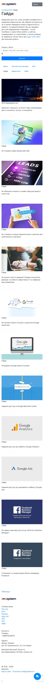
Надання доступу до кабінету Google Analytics (20, 447)
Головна (5, 10)
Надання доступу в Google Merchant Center (19, 406)
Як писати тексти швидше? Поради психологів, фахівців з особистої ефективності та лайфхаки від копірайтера (21, 279)
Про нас (5, 609)
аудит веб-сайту (33, 37)
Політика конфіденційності (23, 671)
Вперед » (7, 592)
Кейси (5, 66)
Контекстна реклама (20, 66)
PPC (3, 621)
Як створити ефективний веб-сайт (16, 151)
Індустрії (5, 616)
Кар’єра (5, 614)
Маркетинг (16, 71)
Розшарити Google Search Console (15, 366)
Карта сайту (6, 671)
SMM (26, 71)
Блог (10, 10)
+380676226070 (8, 636)
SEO (33, 66)
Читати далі (7, 116)
